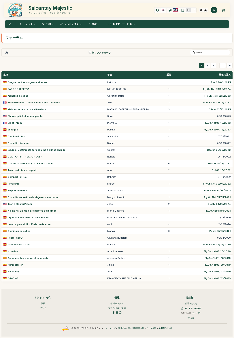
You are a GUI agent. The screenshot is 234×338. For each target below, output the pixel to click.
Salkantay (14, 271)
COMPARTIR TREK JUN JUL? (25, 156)
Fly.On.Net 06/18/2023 (217, 122)
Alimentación (15, 264)
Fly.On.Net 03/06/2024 (217, 89)
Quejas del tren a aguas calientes (27, 82)
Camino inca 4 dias (19, 230)
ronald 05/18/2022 (219, 163)
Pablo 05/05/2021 (220, 230)
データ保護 (151, 328)
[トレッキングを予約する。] (223, 10)
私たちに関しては (117, 307)
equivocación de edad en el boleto (28, 217)
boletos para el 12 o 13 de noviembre (29, 224)
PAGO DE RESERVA (18, 89)
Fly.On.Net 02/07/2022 (217, 183)
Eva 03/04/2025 (221, 82)
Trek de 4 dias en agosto (22, 170)
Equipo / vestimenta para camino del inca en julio (36, 149)
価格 (43, 303)
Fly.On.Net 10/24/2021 (217, 190)
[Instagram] (117, 312)
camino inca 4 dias (19, 244)
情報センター (117, 303)
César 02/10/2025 (220, 109)
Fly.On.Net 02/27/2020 (217, 244)
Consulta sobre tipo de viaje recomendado (33, 197)
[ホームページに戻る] (10, 24)
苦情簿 (191, 318)
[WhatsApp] (120, 312)
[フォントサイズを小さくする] (206, 10)
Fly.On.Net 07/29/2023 (217, 102)
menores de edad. (18, 95)
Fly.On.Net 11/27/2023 (217, 95)
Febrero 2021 (15, 237)
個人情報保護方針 (136, 328)
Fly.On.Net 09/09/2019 (217, 264)
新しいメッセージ (101, 52)
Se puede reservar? (19, 190)
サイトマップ (109, 328)
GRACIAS (13, 278)
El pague (13, 129)
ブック (43, 307)
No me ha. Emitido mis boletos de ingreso (32, 210)
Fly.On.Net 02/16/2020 (217, 251)
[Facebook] (113, 312)
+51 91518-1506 (193, 308)
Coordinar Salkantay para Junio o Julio (30, 163)
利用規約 (122, 328)
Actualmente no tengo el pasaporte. (28, 258)
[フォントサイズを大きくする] (201, 10)
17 (222, 65)
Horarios (13, 251)
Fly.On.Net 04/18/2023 (217, 129)
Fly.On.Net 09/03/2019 (217, 271)
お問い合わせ (190, 303)
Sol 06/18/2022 (221, 170)
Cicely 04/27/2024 (219, 203)
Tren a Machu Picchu (20, 203)
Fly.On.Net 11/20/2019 (218, 258)
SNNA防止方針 (165, 328)
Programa (13, 183)
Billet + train (15, 122)
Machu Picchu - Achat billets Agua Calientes (34, 102)
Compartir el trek (17, 176)
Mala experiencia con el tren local (27, 109)
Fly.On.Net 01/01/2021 (218, 210)
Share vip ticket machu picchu (25, 116)
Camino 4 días (16, 136)
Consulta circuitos (18, 143)
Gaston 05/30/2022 (219, 149)
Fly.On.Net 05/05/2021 (217, 197)
